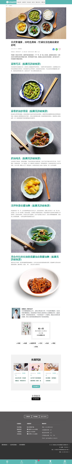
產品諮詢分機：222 (47, 432)
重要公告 (43, 2)
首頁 (6, 5)
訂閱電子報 (31, 427)
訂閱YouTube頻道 (32, 433)
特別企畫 (29, 2)
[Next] (57, 373)
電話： (43, 427)
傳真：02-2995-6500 (63, 452)
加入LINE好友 (31, 431)
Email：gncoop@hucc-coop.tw (49, 438)
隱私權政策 (4, 444)
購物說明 (28, 416)
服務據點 (36, 416)
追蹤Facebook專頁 (33, 429)
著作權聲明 (22, 444)
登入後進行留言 (36, 398)
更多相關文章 (36, 386)
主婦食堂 (10, 5)
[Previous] (15, 373)
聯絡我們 (19, 429)
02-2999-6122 (47, 427)
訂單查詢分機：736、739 (48, 435)
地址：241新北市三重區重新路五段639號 (60, 449)
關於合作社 (38, 2)
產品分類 (19, 2)
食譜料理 (24, 2)
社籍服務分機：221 (47, 429)
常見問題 (19, 427)
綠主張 (33, 2)
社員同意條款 (13, 444)
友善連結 (19, 433)
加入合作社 (44, 416)
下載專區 (19, 431)
